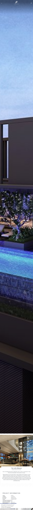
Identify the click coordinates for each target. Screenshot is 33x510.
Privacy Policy (9, 507)
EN (1, 3)
